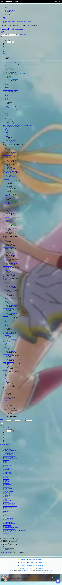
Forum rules (2, 31)
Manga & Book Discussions (11, 29)
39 (7, 95)
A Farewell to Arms (7, 215)
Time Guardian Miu (7, 155)
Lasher (4, 409)
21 (7, 327)
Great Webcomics (7, 179)
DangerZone (7, 180)
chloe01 (14, 286)
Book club (5, 387)
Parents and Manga (7, 234)
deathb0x (14, 213)
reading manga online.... (8, 362)
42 (7, 99)
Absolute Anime (11, 1)
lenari (6, 164)
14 (7, 118)
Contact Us (24, 570)
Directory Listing (40, 568)
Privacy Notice (29, 570)
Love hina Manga (7, 203)
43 (7, 101)
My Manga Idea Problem (8, 247)
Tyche (13, 193)
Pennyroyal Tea (15, 367)
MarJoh (13, 105)
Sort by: (12, 420)
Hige (6, 400)
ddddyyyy (14, 152)
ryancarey (14, 168)
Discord (30, 25)
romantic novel (6, 163)
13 (7, 117)
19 (7, 324)
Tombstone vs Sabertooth (8, 308)
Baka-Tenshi (7, 74)
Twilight (5, 370)
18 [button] (3, 51)
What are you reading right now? (10, 90)
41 (7, 98)
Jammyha (7, 172)
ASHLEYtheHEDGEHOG (17, 331)
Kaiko (6, 248)
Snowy (6, 410)
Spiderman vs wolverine (8, 276)
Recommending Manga (8, 297)
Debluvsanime (15, 140)
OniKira (6, 126)
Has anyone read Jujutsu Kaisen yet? (11, 171)
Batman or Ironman (7, 266)
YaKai (6, 188)
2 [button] (3, 44)
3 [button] (3, 46)
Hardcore (7, 217)
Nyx (5, 91)
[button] (6, 39)
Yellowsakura (7, 298)
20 (7, 325)
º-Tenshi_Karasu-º (8, 144)
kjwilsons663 (15, 79)
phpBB (6, 552)
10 (7, 113)
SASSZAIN (7, 197)
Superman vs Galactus (8, 341)
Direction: (23, 420)
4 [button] (3, 47)
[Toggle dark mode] (60, 1)
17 (7, 321)
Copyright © (12, 570)
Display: (3, 420)
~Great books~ (6, 107)
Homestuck (5, 195)
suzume (13, 176)
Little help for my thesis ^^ (8, 187)
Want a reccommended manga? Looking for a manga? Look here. (17, 125)
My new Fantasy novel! (8, 226)
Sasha (13, 255)
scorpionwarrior (15, 274)
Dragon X (7, 259)
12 (7, 115)
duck (6, 236)
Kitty (13, 122)
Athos (13, 224)
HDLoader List (31, 568)
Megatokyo (5, 316)
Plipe (6, 228)
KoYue (6, 317)
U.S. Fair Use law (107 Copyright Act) (49, 572)
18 (7, 322)
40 (7, 96)
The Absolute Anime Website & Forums (30, 64)
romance (5, 289)
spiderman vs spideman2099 (9, 333)
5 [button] (3, 49)
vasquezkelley (15, 305)
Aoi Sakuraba (7, 363)
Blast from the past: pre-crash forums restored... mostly (15, 62)
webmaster (7, 64)
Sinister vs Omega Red (8, 257)
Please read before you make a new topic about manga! (15, 73)
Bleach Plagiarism (7, 398)
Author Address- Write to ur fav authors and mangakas (15, 142)
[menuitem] (10, 10)
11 (7, 114)
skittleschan (7, 156)
